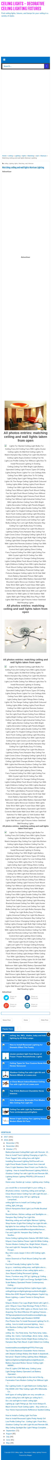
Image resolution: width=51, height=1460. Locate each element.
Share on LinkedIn (34, 1005)
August (9, 1434)
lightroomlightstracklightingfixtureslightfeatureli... (25, 1360)
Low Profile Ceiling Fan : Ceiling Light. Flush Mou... (27, 1421)
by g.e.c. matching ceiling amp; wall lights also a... (26, 1267)
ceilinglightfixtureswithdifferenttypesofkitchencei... (26, 1229)
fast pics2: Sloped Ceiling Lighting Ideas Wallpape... (27, 1357)
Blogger (29, 1455)
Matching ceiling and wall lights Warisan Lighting (25, 1220)
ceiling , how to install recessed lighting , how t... (25, 1324)
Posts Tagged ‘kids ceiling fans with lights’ (23, 1158)
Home (26, 1020)
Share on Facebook (34, 997)
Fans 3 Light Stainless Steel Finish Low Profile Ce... (27, 1167)
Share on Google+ (13, 1005)
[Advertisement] (25, 36)
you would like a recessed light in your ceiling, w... (26, 1188)
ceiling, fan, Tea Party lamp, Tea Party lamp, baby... (27, 1333)
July (8, 1437)
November (10, 1146)
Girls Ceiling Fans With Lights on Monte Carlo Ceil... (27, 1309)
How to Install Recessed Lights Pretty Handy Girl (26, 1418)
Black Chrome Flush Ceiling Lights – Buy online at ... (27, 1407)
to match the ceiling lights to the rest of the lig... (25, 1377)
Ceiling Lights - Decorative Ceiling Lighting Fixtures (22, 6)
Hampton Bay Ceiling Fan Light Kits (20, 1217)
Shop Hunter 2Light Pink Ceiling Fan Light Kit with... (27, 1223)
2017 (6, 1137)
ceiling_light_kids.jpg (14, 1205)
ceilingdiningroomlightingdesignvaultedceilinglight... (27, 1291)
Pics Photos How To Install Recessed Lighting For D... (28, 1321)
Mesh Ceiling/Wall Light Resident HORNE (23, 1318)
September (11, 1431)
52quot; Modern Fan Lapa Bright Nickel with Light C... (28, 1303)
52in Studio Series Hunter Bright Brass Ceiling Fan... (27, 1339)
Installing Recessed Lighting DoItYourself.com (24, 1161)
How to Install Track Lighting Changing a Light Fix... (27, 1155)
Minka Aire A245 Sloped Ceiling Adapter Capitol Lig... (27, 1294)
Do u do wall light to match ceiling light (21, 1401)
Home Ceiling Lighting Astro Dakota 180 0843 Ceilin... (28, 1238)
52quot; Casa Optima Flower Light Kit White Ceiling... (28, 1241)
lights (16, 163)
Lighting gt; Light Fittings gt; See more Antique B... (26, 1404)
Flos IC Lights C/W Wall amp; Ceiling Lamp (23, 1368)
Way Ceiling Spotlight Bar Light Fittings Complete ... (27, 1427)
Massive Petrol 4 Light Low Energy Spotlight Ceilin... (27, 1279)
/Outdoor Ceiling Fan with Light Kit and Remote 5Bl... (27, 1173)
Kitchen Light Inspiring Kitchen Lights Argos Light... (26, 1288)
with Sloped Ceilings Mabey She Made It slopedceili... (28, 1354)
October (9, 1149)
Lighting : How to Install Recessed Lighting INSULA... (27, 1170)
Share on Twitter (13, 997)
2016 (6, 1140)
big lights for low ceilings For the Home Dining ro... (26, 1226)
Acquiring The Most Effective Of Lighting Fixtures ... (27, 1312)
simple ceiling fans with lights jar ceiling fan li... (25, 1398)
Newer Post (7, 1020)
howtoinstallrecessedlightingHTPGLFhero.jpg (24, 1348)
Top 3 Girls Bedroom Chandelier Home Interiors (25, 1351)
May (8, 1443)
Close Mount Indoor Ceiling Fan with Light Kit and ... (27, 1194)
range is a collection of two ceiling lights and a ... (26, 1270)
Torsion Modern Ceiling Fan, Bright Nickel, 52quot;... (27, 1244)
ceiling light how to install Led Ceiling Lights (23, 1202)
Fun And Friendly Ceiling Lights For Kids (22, 1264)
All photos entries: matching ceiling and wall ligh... (26, 1191)
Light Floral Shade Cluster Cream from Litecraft (25, 1164)
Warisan (30, 163)
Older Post (44, 1020)
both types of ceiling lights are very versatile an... (26, 1395)
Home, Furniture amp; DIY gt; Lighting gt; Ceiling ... (27, 1276)
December (10, 1143)
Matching (21, 163)
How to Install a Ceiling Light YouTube (21, 1415)
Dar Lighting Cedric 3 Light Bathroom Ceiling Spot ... (27, 1386)
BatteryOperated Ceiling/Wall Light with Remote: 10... (28, 1152)
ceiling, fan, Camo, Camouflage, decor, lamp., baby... (27, 1336)
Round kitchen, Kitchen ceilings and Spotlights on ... (27, 1214)
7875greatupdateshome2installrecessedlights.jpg (26, 1315)
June (8, 1440)
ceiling (6, 163)
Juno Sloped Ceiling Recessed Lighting (22, 1273)
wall (26, 163)
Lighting (11, 163)
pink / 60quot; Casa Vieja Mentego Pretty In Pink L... (27, 1306)
